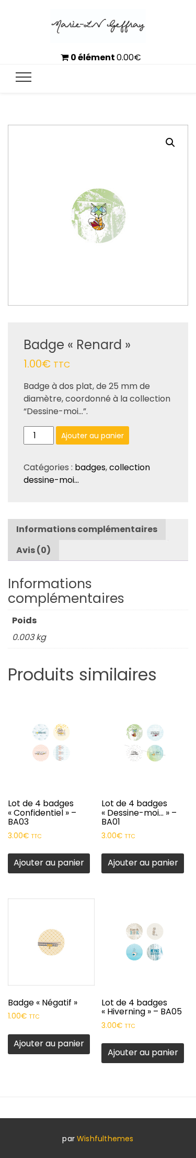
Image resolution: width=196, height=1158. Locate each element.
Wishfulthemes (105, 1138)
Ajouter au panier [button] (49, 863)
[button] (170, 142)
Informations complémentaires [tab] (86, 529)
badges (90, 467)
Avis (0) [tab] (33, 550)
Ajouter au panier (92, 435)
